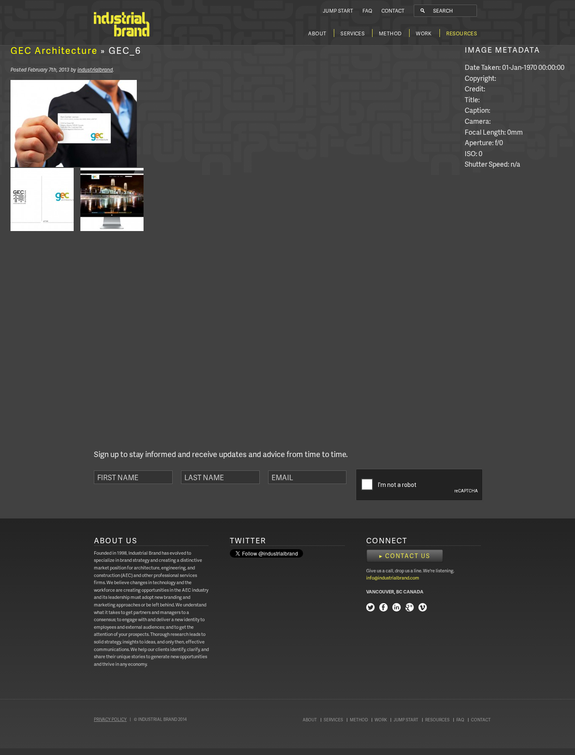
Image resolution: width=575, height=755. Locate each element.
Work (423, 33)
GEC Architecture (54, 50)
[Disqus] (77, 342)
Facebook (383, 608)
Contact (393, 10)
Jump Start (338, 10)
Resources (461, 33)
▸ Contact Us (404, 556)
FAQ (367, 10)
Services (353, 33)
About (317, 33)
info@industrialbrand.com (392, 577)
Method (390, 33)
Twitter (370, 608)
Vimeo (422, 608)
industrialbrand (95, 69)
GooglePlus (409, 608)
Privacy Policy (110, 719)
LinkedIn (396, 608)
